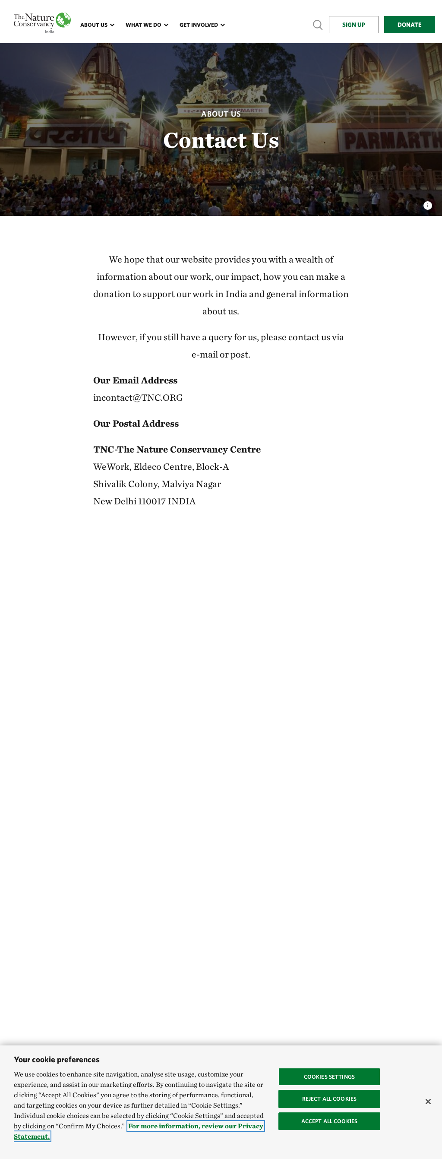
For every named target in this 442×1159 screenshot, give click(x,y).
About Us (93, 25)
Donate (410, 24)
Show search (318, 24)
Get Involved (199, 25)
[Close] (428, 1101)
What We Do (143, 25)
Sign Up (353, 24)
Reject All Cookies (329, 1099)
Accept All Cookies (329, 1121)
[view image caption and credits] (428, 202)
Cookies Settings (329, 1077)
